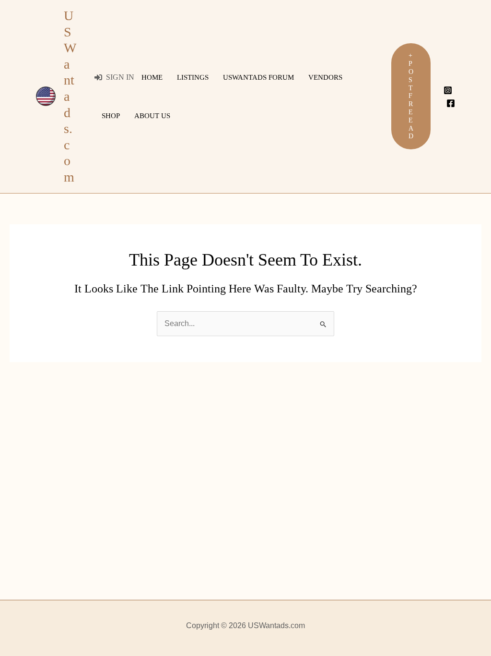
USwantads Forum (258, 77)
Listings (193, 77)
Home (152, 77)
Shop (111, 116)
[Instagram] (448, 90)
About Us (152, 116)
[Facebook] (450, 103)
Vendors (325, 77)
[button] (411, 96)
